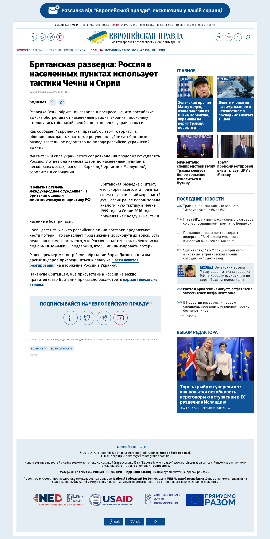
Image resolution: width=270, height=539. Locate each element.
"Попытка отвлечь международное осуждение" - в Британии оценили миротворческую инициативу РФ (60, 193)
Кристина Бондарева (216, 408)
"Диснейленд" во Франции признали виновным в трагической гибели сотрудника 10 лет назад (213, 254)
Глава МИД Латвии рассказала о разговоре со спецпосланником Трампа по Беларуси (218, 221)
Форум (124, 25)
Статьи (38, 50)
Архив (68, 50)
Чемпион (180, 25)
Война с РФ (141, 50)
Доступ (211, 25)
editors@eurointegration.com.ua (147, 456)
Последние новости (200, 199)
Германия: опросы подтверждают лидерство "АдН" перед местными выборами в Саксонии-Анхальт (211, 237)
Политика (88, 25)
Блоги (133, 25)
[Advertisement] (95, 385)
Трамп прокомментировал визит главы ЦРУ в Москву (235, 168)
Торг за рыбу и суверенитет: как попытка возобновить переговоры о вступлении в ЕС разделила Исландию (213, 394)
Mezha (201, 25)
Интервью (53, 50)
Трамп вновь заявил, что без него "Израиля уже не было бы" (211, 208)
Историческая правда (151, 25)
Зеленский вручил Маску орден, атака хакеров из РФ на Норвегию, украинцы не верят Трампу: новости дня (194, 115)
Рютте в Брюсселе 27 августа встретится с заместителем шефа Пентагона (217, 291)
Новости (23, 50)
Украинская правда (66, 24)
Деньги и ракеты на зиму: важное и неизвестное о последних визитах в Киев (236, 111)
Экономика (102, 25)
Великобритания (62, 348)
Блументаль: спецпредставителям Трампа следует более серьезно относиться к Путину (195, 173)
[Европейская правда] (135, 37)
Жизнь (169, 25)
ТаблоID (191, 25)
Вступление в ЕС (117, 50)
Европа (115, 25)
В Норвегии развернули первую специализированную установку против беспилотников (216, 306)
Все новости (188, 316)
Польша (96, 50)
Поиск (80, 50)
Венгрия (158, 50)
